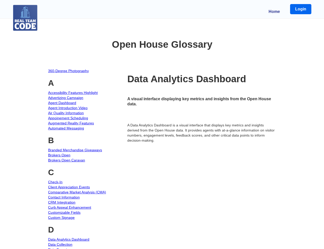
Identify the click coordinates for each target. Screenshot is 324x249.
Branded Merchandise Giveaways (75, 150)
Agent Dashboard (62, 103)
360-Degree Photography (68, 71)
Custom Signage (61, 217)
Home (274, 11)
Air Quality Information (66, 113)
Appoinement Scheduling (68, 118)
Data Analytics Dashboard (68, 239)
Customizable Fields (64, 212)
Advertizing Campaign (65, 98)
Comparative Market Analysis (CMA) (77, 192)
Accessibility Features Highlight (73, 93)
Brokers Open (59, 155)
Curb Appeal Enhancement (69, 207)
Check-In (55, 182)
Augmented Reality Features (71, 123)
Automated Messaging (66, 128)
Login (300, 9)
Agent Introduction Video (68, 108)
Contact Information (64, 197)
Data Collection (60, 244)
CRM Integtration (61, 202)
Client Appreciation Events (69, 187)
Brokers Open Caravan (66, 160)
